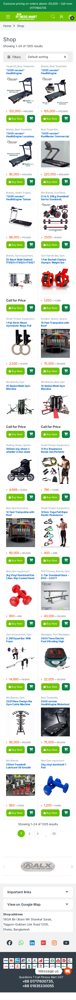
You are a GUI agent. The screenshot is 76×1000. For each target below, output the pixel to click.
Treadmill (11, 66)
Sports (62, 318)
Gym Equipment (24, 255)
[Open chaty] (67, 971)
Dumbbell (59, 192)
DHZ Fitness (47, 571)
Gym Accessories (52, 257)
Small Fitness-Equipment (20, 318)
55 (54, 833)
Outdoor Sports (49, 318)
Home (7, 26)
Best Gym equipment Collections (53, 383)
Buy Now (16, 118)
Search (52, 16)
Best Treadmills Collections (54, 67)
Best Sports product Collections (17, 509)
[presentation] (72, 866)
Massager (46, 634)
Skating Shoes (14, 445)
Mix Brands (47, 192)
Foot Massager (61, 634)
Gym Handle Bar (49, 255)
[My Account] (61, 16)
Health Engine (23, 192)
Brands (45, 66)
